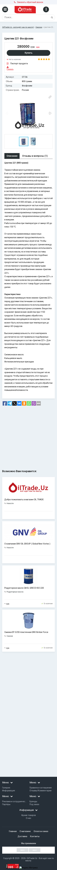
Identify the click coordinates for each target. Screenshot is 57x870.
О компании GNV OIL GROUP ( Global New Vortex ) (27, 544)
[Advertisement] (28, 436)
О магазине (25, 831)
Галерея (6, 788)
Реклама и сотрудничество (15, 801)
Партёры (6, 804)
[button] (50, 97)
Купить (28, 52)
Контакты (34, 836)
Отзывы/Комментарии (40, 790)
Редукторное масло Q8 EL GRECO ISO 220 (24, 588)
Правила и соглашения (41, 788)
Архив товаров (28, 815)
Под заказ (34, 804)
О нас (28, 818)
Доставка (22, 836)
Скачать (8, 69)
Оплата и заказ (41, 831)
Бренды (33, 801)
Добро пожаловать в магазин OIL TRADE (24, 499)
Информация (8, 790)
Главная (13, 831)
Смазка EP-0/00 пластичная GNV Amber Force (26, 632)
